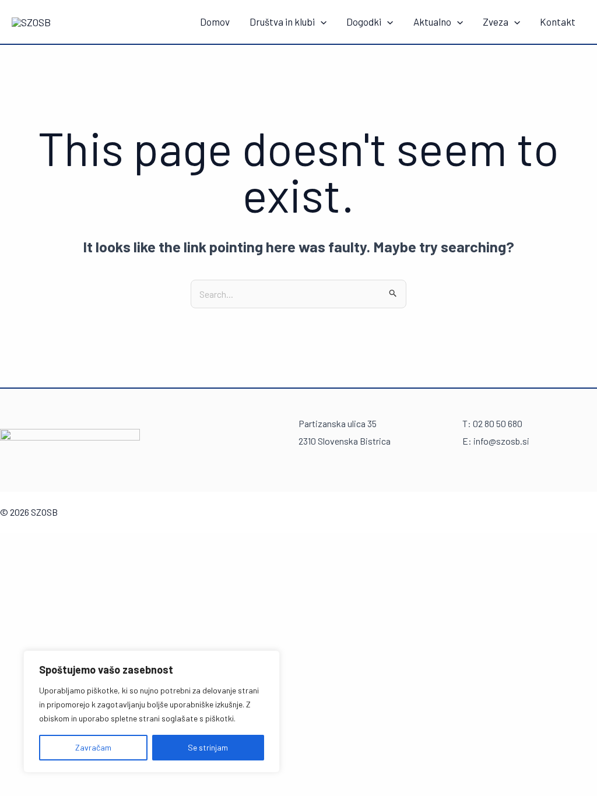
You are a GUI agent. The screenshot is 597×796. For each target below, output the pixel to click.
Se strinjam (208, 747)
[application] (320, 22)
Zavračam (93, 747)
